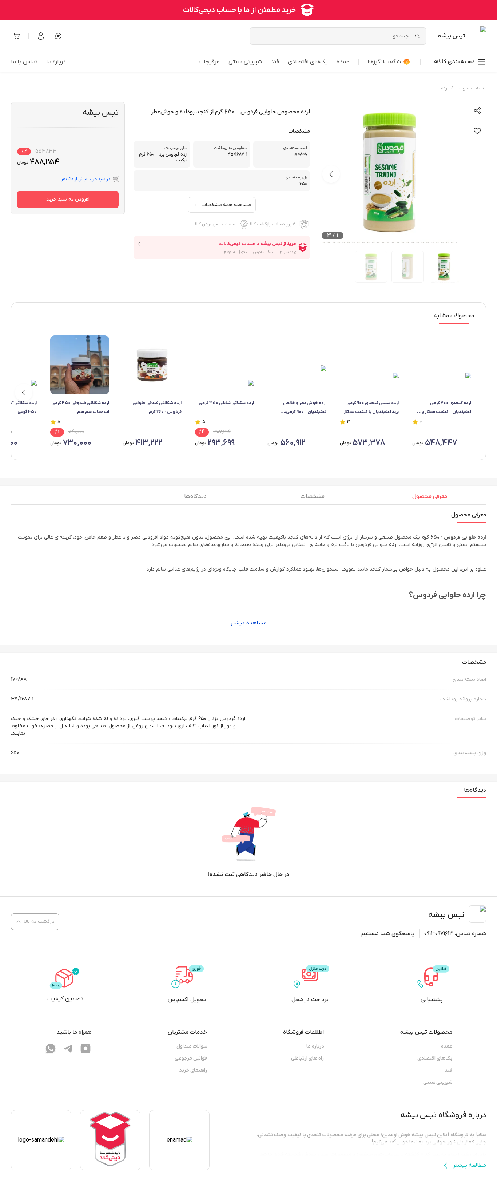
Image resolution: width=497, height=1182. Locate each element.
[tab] (429, 498)
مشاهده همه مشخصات (226, 205)
